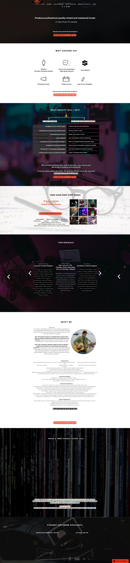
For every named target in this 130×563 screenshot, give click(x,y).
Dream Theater (64, 389)
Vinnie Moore (79, 389)
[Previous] (7, 273)
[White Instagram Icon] (62, 6)
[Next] (122, 273)
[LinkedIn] (66, 6)
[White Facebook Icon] (64, 6)
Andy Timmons (87, 389)
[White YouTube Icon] (69, 6)
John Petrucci (55, 389)
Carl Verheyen (71, 389)
